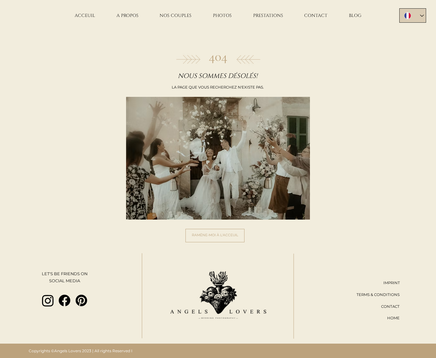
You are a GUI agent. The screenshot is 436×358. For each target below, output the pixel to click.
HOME (393, 318)
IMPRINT (391, 283)
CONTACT (390, 306)
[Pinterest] (81, 300)
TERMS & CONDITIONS (378, 294)
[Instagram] (48, 300)
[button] (222, 15)
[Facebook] (64, 300)
